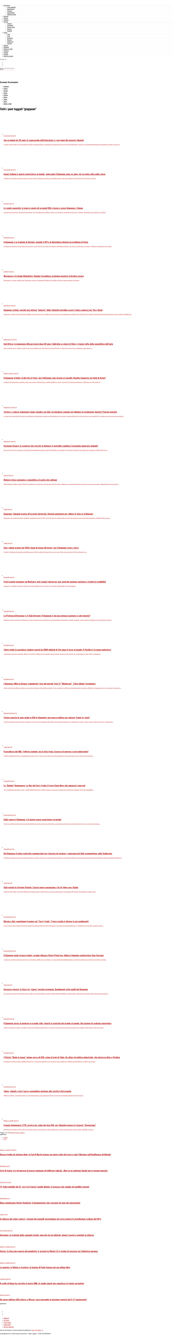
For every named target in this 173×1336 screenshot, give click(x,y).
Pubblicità (6, 1318)
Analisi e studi (8, 49)
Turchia (9, 43)
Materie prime (11, 14)
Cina (8, 36)
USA (8, 34)
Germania (10, 25)
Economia (7, 5)
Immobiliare (11, 13)
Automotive (10, 9)
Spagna (9, 31)
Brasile (9, 40)
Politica (6, 20)
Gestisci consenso (9, 1327)
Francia (9, 24)
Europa (6, 22)
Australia (10, 38)
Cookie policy (7, 1325)
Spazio (6, 45)
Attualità (6, 47)
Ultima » (22, 1133)
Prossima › (16, 1133)
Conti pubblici (11, 7)
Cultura (6, 52)
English (6, 54)
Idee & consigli (8, 56)
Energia (6, 16)
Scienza (6, 51)
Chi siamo (6, 1320)
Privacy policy (7, 1322)
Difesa (6, 18)
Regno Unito (11, 27)
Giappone (10, 42)
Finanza (9, 11)
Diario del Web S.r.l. (37, 1330)
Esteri (5, 33)
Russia (9, 29)
